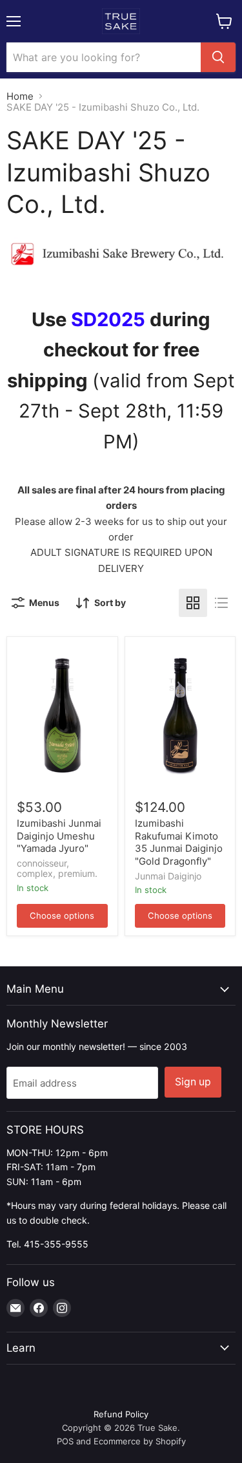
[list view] (221, 603)
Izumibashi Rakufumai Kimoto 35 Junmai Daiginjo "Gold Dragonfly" (179, 842)
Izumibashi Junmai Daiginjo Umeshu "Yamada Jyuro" (59, 835)
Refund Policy (121, 1414)
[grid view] (193, 603)
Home (20, 96)
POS (65, 1441)
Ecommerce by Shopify (140, 1441)
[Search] (218, 57)
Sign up (193, 1082)
